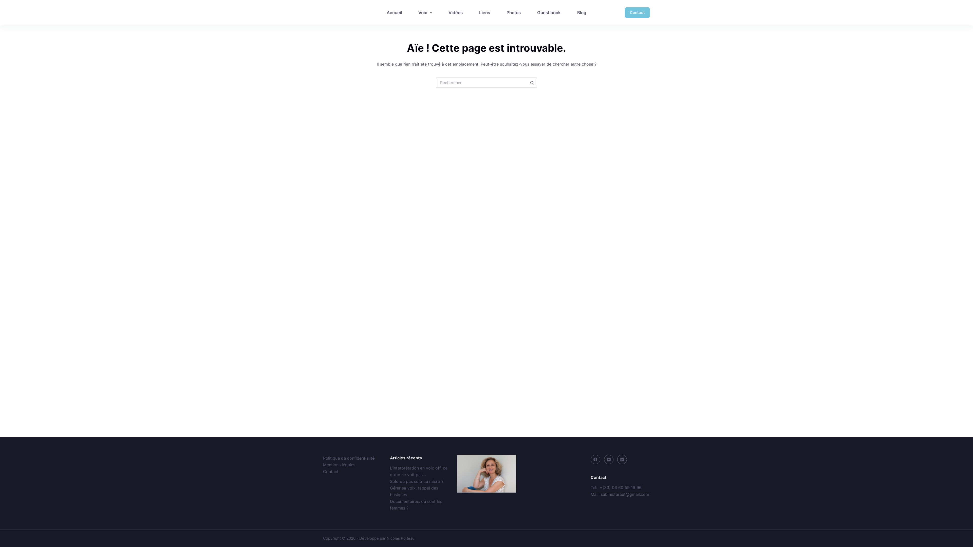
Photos (514, 12)
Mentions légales (339, 464)
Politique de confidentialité (349, 458)
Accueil (394, 12)
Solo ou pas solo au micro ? (416, 481)
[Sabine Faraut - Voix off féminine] (345, 12)
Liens (484, 12)
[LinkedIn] (622, 459)
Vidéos (455, 12)
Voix (422, 12)
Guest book (549, 12)
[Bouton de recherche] (532, 82)
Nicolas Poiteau (401, 538)
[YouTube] (609, 459)
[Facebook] (595, 459)
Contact (637, 12)
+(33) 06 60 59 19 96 (621, 487)
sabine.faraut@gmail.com (625, 494)
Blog (581, 12)
